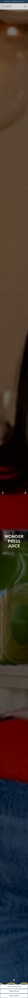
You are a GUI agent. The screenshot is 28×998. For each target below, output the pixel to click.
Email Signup (14, 995)
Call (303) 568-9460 (14, 986)
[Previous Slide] (2, 493)
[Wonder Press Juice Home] (7, 6)
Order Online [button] (14, 991)
